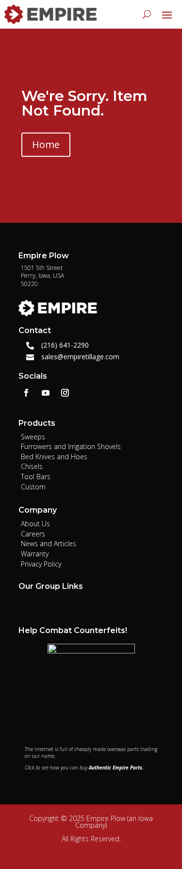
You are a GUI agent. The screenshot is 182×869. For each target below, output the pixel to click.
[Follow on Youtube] (45, 393)
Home (46, 144)
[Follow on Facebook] (26, 393)
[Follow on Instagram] (65, 393)
